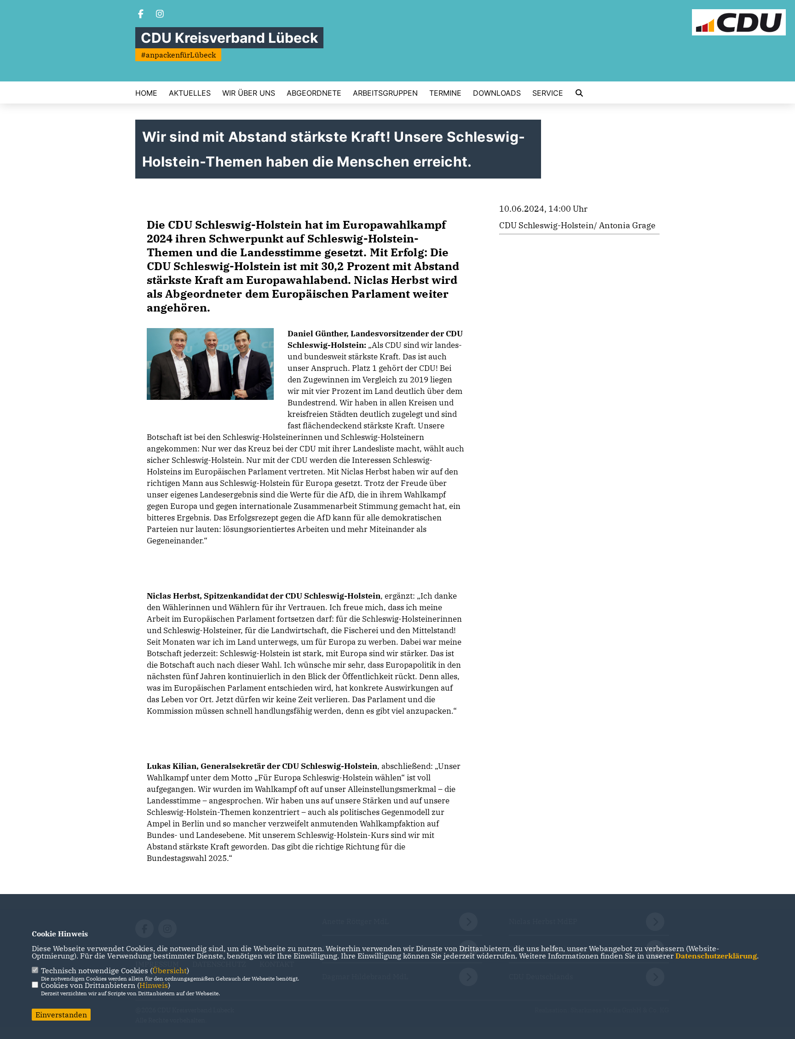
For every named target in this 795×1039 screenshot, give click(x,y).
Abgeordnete (314, 93)
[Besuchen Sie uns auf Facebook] (140, 15)
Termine (445, 93)
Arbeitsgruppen (385, 93)
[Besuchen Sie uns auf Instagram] (160, 15)
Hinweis (153, 985)
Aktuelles (190, 93)
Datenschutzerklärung (716, 955)
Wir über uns (248, 93)
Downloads (497, 93)
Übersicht (169, 970)
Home (146, 93)
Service (547, 93)
